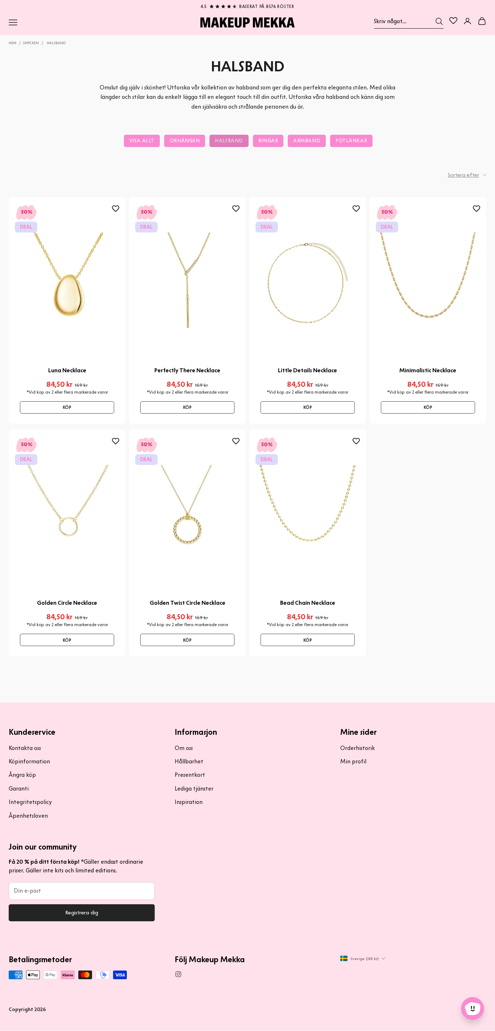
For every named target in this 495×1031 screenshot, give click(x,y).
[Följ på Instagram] (178, 974)
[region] (247, 5)
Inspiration (189, 802)
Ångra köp (22, 774)
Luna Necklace (67, 370)
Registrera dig (81, 912)
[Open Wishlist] (453, 21)
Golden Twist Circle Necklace (187, 602)
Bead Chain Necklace (307, 602)
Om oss (184, 748)
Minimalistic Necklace (427, 370)
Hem (12, 43)
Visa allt (141, 141)
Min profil (353, 761)
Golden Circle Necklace (67, 602)
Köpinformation (29, 761)
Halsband (56, 43)
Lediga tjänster (194, 788)
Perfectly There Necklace (187, 370)
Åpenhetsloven (28, 815)
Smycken (31, 43)
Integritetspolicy (30, 802)
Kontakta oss (25, 748)
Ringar (268, 141)
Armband (306, 141)
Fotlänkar (351, 141)
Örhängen (185, 141)
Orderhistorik (357, 748)
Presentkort (190, 774)
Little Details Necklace (307, 370)
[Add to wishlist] (115, 208)
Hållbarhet (189, 761)
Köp (67, 407)
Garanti (19, 788)
